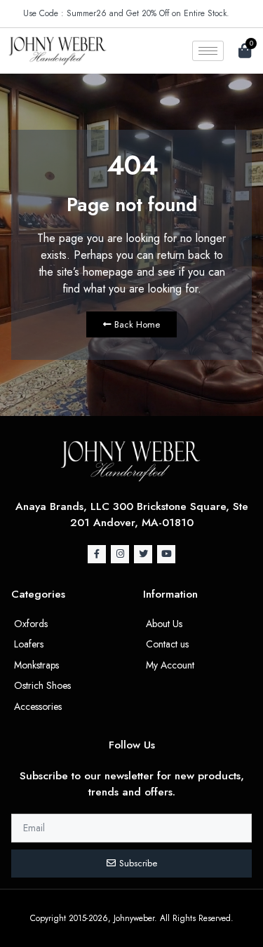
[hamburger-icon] (208, 51)
